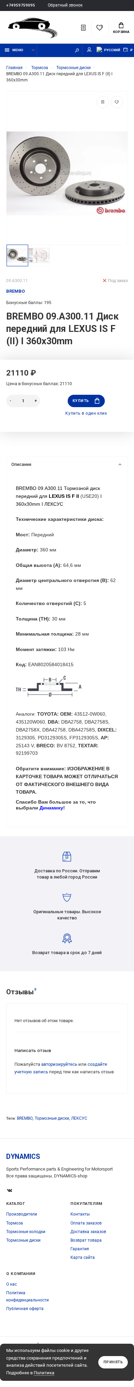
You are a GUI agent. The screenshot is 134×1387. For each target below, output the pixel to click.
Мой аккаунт (89, 50)
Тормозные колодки (25, 1231)
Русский (112, 50)
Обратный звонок (65, 5)
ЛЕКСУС (79, 1118)
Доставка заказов (88, 1231)
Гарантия (79, 1248)
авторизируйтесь (59, 1064)
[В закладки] (117, 102)
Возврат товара (86, 1240)
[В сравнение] (103, 102)
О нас (11, 1284)
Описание (21, 464)
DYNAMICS (23, 1157)
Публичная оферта (25, 1308)
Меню (17, 50)
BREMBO (25, 1118)
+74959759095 (20, 5)
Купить (80, 401)
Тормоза (14, 1223)
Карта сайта (82, 1257)
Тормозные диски (52, 1118)
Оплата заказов (86, 1223)
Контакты (80, 1214)
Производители (21, 1214)
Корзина (121, 32)
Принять (113, 1362)
